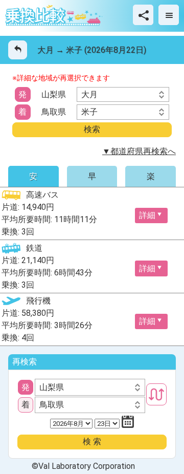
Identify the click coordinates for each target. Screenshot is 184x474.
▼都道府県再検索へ (139, 151)
